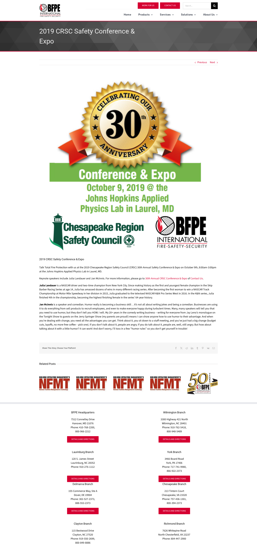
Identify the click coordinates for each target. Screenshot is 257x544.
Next (212, 62)
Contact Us (197, 278)
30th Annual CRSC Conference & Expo (166, 278)
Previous (202, 62)
